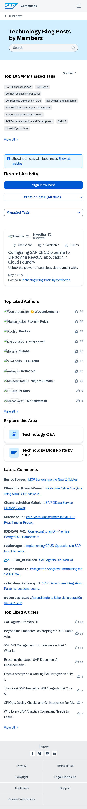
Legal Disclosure (65, 777)
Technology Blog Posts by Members (44, 280)
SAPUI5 (62, 121)
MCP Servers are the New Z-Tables (53, 479)
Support (65, 788)
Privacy (21, 765)
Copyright (21, 777)
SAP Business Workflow (18, 87)
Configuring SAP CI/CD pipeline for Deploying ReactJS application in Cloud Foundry (39, 257)
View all (9, 139)
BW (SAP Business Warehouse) (23, 93)
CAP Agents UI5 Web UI (56, 560)
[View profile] (19, 236)
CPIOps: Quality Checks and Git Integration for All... (39, 702)
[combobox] (43, 48)
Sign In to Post (43, 185)
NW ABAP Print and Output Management (28, 107)
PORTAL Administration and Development (29, 121)
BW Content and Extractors (61, 100)
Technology (15, 16)
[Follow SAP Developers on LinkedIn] (54, 753)
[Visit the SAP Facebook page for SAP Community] (32, 753)
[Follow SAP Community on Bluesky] (39, 753)
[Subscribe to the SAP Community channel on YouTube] (47, 753)
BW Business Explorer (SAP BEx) (23, 100)
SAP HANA (42, 87)
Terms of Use (65, 765)
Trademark (22, 788)
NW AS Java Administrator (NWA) (24, 114)
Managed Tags (18, 212)
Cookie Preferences (21, 799)
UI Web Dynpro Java (17, 128)
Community (29, 6)
